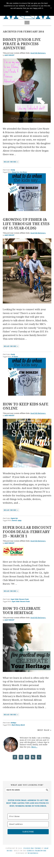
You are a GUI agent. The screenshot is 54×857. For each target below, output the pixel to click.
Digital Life (14, 518)
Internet (14, 520)
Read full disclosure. (38, 53)
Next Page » (44, 730)
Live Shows (23, 172)
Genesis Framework (36, 851)
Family (13, 170)
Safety (19, 520)
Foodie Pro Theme (32, 848)
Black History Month (18, 725)
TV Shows (15, 357)
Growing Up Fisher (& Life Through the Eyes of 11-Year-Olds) (26, 224)
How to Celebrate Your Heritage (21, 611)
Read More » (11, 162)
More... (34, 747)
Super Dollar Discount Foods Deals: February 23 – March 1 (27, 532)
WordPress (33, 853)
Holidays (13, 723)
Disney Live (15, 172)
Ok (27, 12)
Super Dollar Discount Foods (20, 599)
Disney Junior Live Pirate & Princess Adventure (22, 44)
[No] (51, 8)
